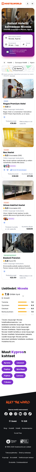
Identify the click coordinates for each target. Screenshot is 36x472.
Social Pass (18, 433)
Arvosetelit (13, 457)
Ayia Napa (20, 369)
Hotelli (6, 101)
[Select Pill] (28, 4)
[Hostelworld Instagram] (15, 413)
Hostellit (11, 428)
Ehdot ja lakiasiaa (25, 453)
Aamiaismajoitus (27, 428)
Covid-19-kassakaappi (19, 170)
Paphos (7, 369)
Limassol (20, 363)
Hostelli (6, 150)
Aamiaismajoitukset (10, 255)
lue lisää (12, 76)
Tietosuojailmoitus (11, 453)
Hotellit (18, 428)
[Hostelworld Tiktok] (30, 413)
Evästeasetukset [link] (22, 462)
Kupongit (5, 457)
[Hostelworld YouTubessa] (20, 413)
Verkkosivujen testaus (26, 457)
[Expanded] (4, 62)
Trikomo (7, 382)
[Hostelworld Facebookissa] (6, 413)
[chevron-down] (23, 296)
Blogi (5, 428)
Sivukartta (12, 462)
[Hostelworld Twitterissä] (10, 413)
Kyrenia (7, 363)
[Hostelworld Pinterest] (25, 413)
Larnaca (19, 376)
